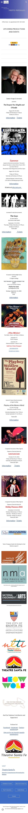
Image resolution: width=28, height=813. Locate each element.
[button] (2, 2)
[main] (14, 21)
